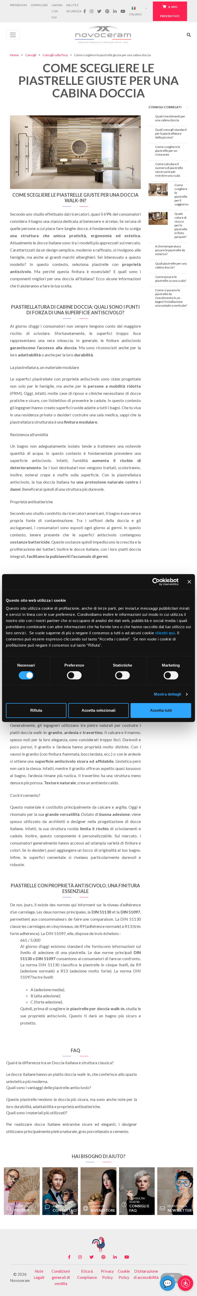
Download (39, 5)
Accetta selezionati (98, 710)
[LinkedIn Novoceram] (115, 11)
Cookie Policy (124, 1274)
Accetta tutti (161, 710)
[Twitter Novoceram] (99, 11)
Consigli (30, 55)
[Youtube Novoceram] (123, 11)
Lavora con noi (57, 11)
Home (14, 55)
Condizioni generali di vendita (61, 1277)
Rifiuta (36, 710)
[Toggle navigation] (13, 35)
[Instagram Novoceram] (91, 11)
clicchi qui (165, 633)
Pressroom (18, 5)
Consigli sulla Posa (55, 55)
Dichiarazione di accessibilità (146, 1274)
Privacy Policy (107, 1274)
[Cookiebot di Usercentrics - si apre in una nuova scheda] (156, 582)
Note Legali (39, 1274)
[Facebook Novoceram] (84, 11)
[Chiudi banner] (189, 582)
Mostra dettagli (167, 694)
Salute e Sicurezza (73, 8)
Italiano (135, 14)
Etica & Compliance (87, 1274)
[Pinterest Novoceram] (107, 11)
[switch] (74, 675)
